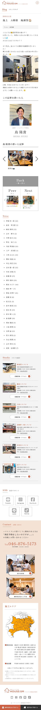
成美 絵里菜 (11, 348)
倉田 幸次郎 (11, 225)
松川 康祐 (9, 335)
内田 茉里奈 (10, 246)
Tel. (20, 543)
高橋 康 (8, 276)
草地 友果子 (10, 293)
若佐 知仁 (10, 242)
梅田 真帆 (9, 229)
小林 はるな (10, 255)
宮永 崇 (8, 310)
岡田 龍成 (9, 323)
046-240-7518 (24, 413)
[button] (4, 159)
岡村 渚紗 (9, 280)
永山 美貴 (9, 339)
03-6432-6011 (24, 452)
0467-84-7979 (24, 392)
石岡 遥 (8, 331)
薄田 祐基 (9, 259)
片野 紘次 (9, 238)
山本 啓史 (9, 344)
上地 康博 (9, 327)
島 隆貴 (12, 27)
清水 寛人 (9, 314)
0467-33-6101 (23, 433)
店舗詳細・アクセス (20, 376)
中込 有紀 (9, 263)
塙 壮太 (8, 301)
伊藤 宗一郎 (10, 221)
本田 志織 (9, 272)
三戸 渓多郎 (11, 250)
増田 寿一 (9, 289)
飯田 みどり (10, 284)
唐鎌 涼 (8, 297)
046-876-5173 (23, 371)
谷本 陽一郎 (10, 267)
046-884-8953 (24, 471)
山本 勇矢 (10, 234)
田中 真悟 (9, 306)
